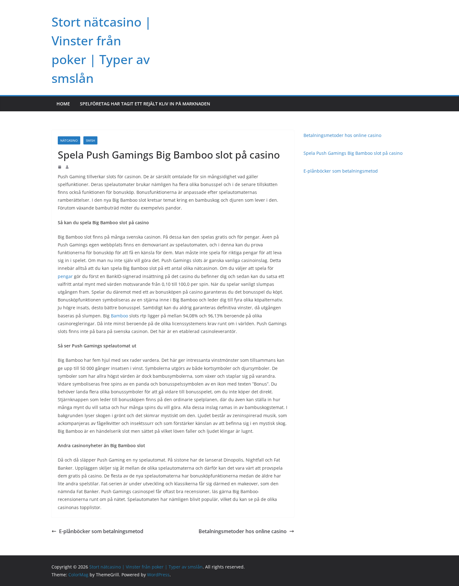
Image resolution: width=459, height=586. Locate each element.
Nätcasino (69, 140)
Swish (90, 140)
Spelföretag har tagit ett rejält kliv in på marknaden (145, 104)
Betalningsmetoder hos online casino (243, 531)
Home (63, 104)
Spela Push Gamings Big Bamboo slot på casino (353, 153)
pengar (65, 276)
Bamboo (119, 316)
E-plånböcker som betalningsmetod (101, 531)
